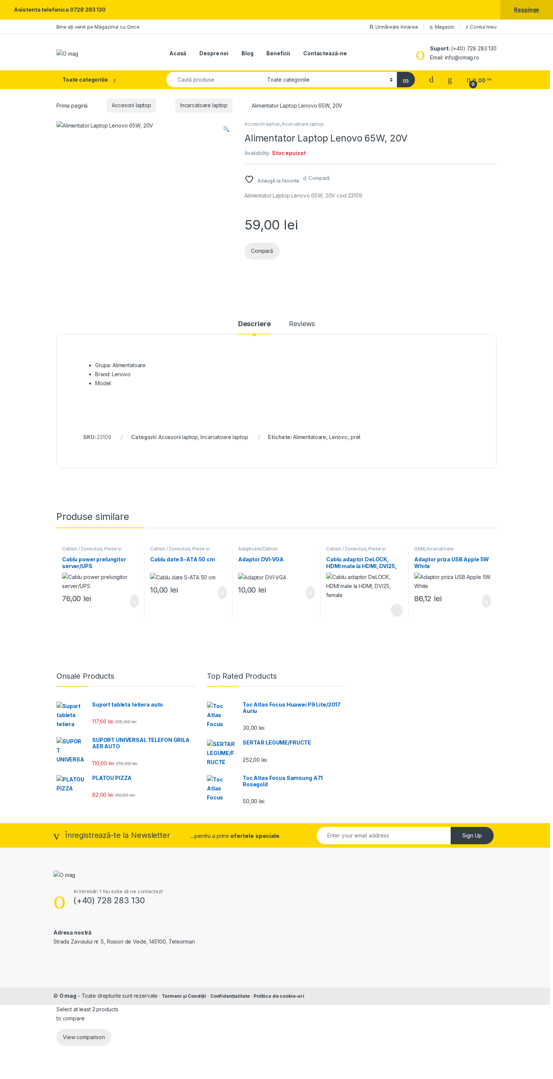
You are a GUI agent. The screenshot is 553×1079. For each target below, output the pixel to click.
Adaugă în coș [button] (129, 601)
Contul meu (483, 27)
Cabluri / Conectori (82, 549)
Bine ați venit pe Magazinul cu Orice (98, 27)
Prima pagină (72, 105)
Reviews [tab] (302, 324)
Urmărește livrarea (396, 27)
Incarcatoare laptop (204, 105)
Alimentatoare (309, 437)
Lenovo (338, 437)
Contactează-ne (325, 53)
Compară (319, 178)
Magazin (444, 27)
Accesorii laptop (131, 105)
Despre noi (213, 53)
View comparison (84, 1037)
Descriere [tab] (254, 324)
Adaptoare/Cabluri (258, 549)
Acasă (177, 53)
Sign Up (472, 835)
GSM (419, 549)
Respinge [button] (526, 9)
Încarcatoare (440, 549)
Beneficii (278, 53)
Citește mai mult (394, 610)
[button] (226, 129)
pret (355, 437)
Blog (247, 53)
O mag (67, 995)
